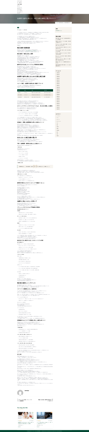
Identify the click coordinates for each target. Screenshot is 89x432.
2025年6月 (58, 98)
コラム (57, 117)
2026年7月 (58, 74)
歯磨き (57, 128)
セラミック (58, 119)
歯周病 (57, 126)
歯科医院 (58, 130)
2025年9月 (58, 92)
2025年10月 (58, 90)
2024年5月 (58, 107)
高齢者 (57, 135)
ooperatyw (20, 420)
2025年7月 (58, 96)
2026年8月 (58, 72)
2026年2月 (58, 83)
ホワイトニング (59, 121)
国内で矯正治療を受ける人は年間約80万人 (31, 50)
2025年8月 (58, 94)
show (19, 45)
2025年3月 (58, 103)
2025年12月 (58, 87)
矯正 (18, 27)
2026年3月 (58, 81)
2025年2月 (58, 105)
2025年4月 (58, 101)
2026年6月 (58, 76)
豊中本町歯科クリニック (59, 30)
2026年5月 (58, 78)
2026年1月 (58, 85)
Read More (19, 426)
